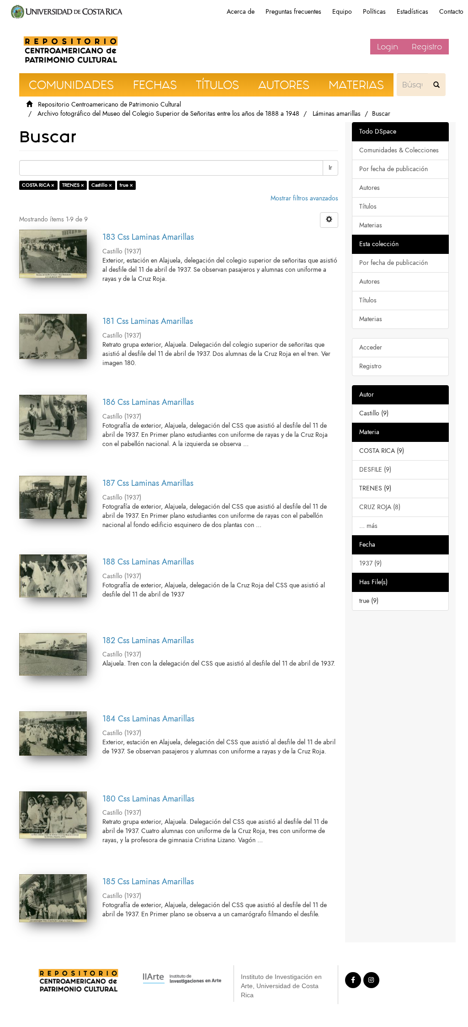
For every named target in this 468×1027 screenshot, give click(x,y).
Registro (427, 47)
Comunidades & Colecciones (399, 150)
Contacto (451, 11)
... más (368, 526)
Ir (330, 167)
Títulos (368, 206)
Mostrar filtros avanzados (304, 198)
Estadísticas (412, 11)
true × (126, 185)
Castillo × (101, 185)
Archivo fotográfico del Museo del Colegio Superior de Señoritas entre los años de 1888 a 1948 (168, 113)
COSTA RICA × (38, 185)
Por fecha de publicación (393, 169)
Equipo (342, 11)
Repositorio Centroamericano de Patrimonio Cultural (109, 104)
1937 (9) (370, 563)
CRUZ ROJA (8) (379, 507)
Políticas (374, 11)
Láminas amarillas (337, 113)
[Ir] (436, 84)
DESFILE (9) (375, 469)
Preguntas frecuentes (293, 11)
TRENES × (73, 185)
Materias (370, 225)
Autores (369, 187)
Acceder (370, 347)
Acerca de (241, 11)
